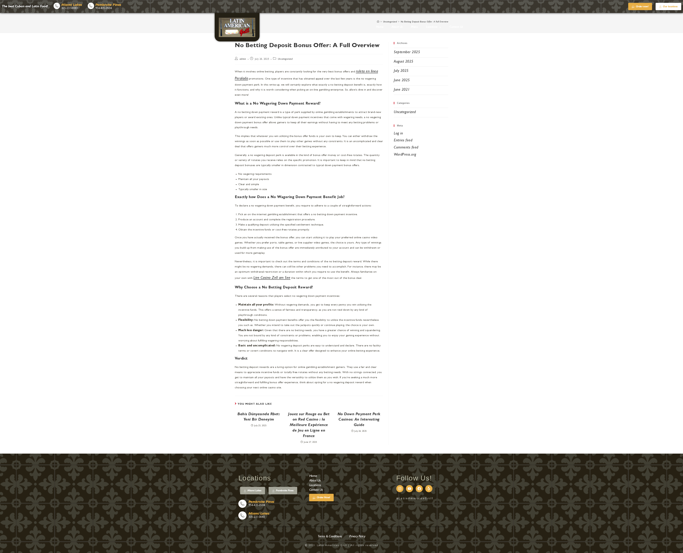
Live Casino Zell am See (271, 278)
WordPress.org (405, 155)
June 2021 (402, 90)
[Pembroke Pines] (91, 6)
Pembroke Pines (108, 5)
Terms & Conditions (330, 536)
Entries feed (403, 141)
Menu (414, 27)
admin (243, 59)
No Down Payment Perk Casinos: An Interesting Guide (359, 420)
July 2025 (401, 71)
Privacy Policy (357, 536)
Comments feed (406, 148)
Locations (431, 27)
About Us (397, 27)
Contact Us (456, 27)
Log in (398, 134)
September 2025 (407, 52)
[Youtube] (409, 488)
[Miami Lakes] (57, 6)
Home (379, 27)
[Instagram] (399, 488)
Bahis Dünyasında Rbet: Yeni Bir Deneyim (258, 417)
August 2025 (403, 62)
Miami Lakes (71, 5)
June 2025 (402, 81)
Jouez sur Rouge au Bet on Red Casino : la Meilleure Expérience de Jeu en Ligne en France (308, 425)
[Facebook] (419, 488)
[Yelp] (428, 488)
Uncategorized (285, 59)
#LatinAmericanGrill (414, 498)
